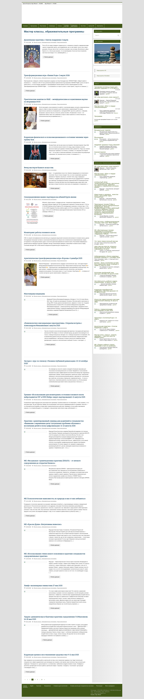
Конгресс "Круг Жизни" (96, 694)
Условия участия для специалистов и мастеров (82, 685)
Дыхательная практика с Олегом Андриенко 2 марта (46, 40)
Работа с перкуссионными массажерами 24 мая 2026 (103, 309)
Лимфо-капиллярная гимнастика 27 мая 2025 (43, 586)
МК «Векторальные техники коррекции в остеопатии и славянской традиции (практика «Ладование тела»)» (105, 232)
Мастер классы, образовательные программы (45, 42)
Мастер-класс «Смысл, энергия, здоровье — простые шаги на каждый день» (105, 336)
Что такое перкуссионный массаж (106, 241)
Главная (25, 26)
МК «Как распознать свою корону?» (106, 97)
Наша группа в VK (101, 70)
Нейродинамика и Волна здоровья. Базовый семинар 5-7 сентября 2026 (107, 256)
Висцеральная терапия (102, 130)
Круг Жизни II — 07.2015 (50, 3)
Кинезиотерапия (100, 152)
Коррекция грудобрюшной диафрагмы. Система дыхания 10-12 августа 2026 (106, 291)
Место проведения (110, 685)
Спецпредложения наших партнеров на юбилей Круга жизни (50, 197)
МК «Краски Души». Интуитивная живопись (43, 524)
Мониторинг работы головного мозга (39, 232)
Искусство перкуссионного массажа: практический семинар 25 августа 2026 (107, 301)
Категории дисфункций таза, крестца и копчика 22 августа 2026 (106, 273)
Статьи (60, 26)
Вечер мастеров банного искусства (38, 168)
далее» (108, 94)
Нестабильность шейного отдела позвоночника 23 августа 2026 (105, 281)
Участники (38, 685)
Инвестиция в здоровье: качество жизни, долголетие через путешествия (106, 196)
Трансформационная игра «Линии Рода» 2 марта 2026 (47, 75)
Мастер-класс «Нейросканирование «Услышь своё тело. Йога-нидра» (106, 222)
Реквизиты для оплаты (74, 26)
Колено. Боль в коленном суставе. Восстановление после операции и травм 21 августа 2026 (106, 264)
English (31, 685)
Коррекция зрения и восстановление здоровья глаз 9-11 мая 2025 (51, 655)
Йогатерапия (98, 137)
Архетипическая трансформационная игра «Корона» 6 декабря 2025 (53, 258)
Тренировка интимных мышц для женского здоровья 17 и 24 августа (106, 87)
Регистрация (99, 685)
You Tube (83, 26)
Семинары (52, 26)
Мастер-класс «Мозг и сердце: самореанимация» (105, 106)
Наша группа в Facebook (103, 75)
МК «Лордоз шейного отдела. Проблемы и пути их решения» (105, 345)
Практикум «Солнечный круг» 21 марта (105, 318)
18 (41, 679)
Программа (98, 116)
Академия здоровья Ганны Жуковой (106, 145)
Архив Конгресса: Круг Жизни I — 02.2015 (33, 3)
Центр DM (91, 26)
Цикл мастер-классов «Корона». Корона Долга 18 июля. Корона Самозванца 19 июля (105, 248)
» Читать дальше (48, 57)
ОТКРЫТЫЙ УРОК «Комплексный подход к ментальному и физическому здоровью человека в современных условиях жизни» (106, 184)
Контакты (100, 26)
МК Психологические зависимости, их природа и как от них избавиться (54, 499)
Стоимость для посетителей (60, 685)
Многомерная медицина (34, 294)
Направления (47, 685)
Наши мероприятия (62, 42)
